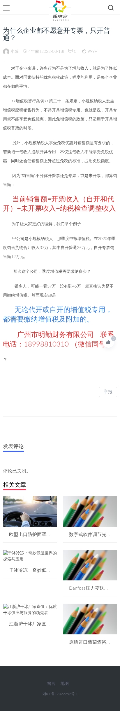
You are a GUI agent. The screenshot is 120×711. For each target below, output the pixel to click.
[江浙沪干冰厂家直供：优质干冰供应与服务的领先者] (30, 610)
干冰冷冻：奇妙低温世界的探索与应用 (48, 570)
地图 (65, 684)
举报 (108, 392)
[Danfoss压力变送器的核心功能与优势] (90, 565)
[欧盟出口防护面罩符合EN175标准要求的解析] (30, 511)
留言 (51, 684)
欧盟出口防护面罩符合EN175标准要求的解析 (55, 534)
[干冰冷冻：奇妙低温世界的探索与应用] (30, 556)
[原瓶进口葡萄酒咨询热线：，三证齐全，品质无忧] (90, 619)
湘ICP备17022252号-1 (60, 694)
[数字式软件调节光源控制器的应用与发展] (90, 511)
